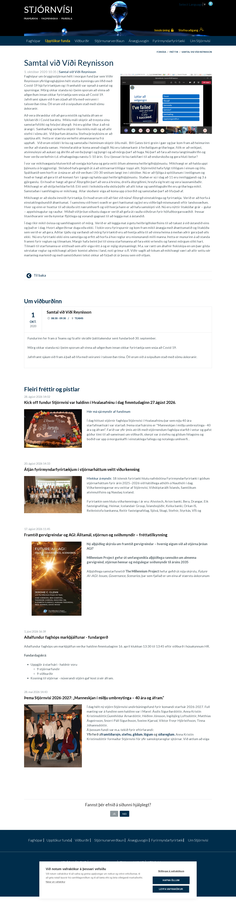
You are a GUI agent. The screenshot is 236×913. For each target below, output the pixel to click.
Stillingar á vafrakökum (171, 871)
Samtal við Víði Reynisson (197, 52)
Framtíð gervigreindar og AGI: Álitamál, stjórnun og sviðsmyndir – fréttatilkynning (95, 534)
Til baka (39, 275)
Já (114, 813)
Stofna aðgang (188, 30)
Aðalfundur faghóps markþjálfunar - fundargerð (66, 637)
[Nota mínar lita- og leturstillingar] (211, 3)
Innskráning (162, 30)
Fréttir (174, 52)
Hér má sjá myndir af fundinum (108, 411)
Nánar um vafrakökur (55, 882)
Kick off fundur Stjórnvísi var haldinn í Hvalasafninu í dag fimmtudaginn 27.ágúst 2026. (100, 402)
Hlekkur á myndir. (99, 478)
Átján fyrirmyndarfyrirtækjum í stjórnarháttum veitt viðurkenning (82, 469)
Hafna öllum (171, 880)
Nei (124, 813)
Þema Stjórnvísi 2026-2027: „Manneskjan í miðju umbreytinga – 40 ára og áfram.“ (94, 697)
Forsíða (161, 52)
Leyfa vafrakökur (171, 889)
